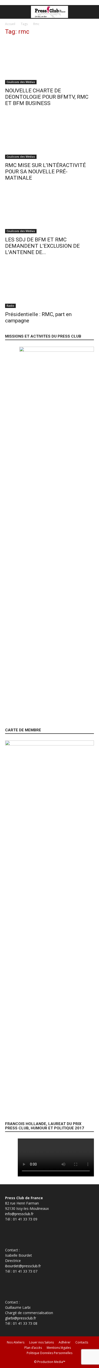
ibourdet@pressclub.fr (23, 1265)
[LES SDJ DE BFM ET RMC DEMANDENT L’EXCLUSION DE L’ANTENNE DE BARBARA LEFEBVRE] (49, 212)
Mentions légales (59, 1347)
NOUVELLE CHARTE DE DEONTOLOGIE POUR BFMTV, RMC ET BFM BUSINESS (46, 97)
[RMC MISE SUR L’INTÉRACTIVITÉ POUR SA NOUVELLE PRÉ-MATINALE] (49, 137)
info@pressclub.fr (19, 1213)
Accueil (10, 24)
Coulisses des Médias (21, 82)
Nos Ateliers (15, 1342)
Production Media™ (51, 1362)
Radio (10, 305)
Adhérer (65, 1342)
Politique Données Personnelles (49, 1353)
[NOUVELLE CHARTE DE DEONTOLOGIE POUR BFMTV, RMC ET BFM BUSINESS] (49, 62)
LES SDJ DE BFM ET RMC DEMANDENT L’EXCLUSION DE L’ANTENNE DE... (42, 246)
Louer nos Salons (41, 1342)
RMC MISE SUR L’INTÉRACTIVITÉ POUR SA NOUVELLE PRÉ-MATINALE (45, 171)
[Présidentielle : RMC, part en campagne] (49, 286)
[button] (9, 12)
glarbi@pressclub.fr (20, 1318)
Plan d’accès (33, 1347)
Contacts (81, 1342)
